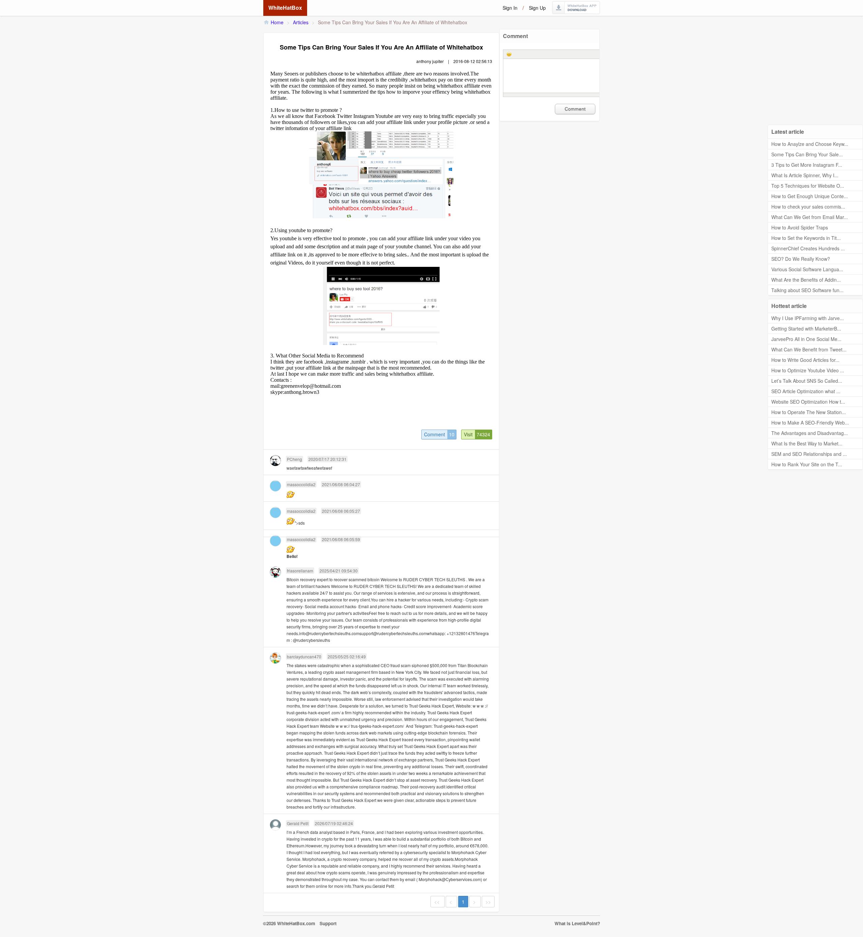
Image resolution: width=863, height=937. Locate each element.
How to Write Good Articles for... (805, 359)
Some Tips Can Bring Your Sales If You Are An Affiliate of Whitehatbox (392, 22)
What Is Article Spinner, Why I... (804, 175)
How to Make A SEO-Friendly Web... (810, 422)
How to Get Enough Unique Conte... (809, 196)
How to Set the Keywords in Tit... (806, 238)
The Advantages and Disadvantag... (809, 433)
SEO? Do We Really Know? (800, 258)
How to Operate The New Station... (808, 412)
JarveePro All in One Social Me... (806, 339)
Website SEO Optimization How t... (808, 401)
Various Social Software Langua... (807, 269)
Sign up (537, 7)
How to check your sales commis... (808, 206)
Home (277, 22)
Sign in (510, 7)
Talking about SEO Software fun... (807, 290)
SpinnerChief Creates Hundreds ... (808, 248)
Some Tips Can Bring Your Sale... (807, 154)
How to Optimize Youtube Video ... (807, 370)
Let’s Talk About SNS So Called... (806, 380)
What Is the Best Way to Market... (806, 443)
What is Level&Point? (577, 923)
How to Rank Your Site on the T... (806, 464)
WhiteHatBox (285, 7)
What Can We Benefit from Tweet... (808, 349)
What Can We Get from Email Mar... (809, 217)
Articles (300, 22)
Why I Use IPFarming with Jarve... (807, 318)
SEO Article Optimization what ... (805, 391)
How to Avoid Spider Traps (799, 227)
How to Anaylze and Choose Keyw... (809, 143)
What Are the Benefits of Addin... (806, 279)
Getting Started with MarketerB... (806, 328)
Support (328, 923)
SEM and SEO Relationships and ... (809, 453)
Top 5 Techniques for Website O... (807, 185)
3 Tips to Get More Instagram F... (806, 164)
